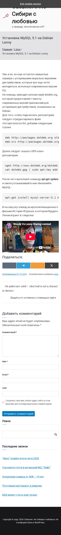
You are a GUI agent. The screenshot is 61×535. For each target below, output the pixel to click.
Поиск (56, 434)
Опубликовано (14, 274)
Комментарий (9, 332)
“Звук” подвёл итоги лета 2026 (20, 458)
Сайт (4, 388)
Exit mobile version (30, 3)
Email (5, 375)
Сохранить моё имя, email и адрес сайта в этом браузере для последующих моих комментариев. (29, 402)
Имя (5, 361)
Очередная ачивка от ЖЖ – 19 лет (23, 476)
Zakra (29, 522)
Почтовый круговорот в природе (22, 485)
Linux (55, 274)
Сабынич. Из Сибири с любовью (29, 14)
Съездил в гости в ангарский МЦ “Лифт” (26, 467)
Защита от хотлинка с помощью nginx (33, 297)
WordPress (39, 522)
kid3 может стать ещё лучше (19, 494)
